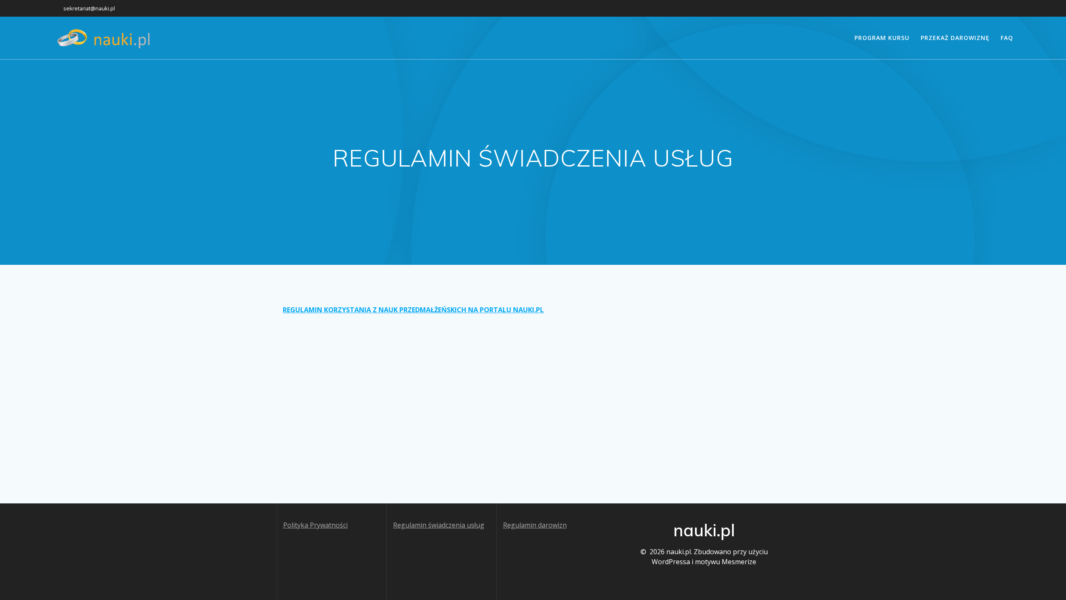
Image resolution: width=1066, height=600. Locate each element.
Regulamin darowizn (535, 525)
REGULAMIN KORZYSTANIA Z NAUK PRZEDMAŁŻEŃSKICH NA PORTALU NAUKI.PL (413, 309)
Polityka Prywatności (315, 525)
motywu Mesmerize (725, 561)
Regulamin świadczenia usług (438, 525)
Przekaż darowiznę (955, 38)
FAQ (1007, 38)
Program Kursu (881, 38)
